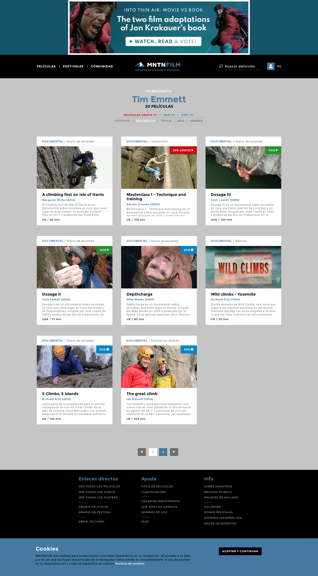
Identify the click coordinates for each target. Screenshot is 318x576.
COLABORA (212, 506)
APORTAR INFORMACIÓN (223, 517)
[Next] (174, 452)
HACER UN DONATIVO (220, 523)
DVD (187, 115)
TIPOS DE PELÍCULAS (157, 486)
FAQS (145, 521)
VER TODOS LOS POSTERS (98, 497)
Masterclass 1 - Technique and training (156, 196)
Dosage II (51, 294)
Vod (272, 150)
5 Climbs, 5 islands (60, 393)
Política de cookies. (130, 563)
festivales (73, 66)
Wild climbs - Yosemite (233, 294)
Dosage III (221, 194)
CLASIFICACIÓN (153, 492)
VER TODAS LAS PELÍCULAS (99, 486)
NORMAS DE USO (154, 512)
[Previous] (142, 452)
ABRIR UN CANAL (92, 521)
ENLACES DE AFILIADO (221, 497)
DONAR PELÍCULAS (218, 512)
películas (46, 66)
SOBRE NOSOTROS (218, 486)
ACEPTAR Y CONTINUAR (240, 551)
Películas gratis (140, 115)
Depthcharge (140, 294)
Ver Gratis (182, 150)
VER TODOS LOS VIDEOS (97, 492)
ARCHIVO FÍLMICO (218, 492)
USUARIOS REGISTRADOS (160, 501)
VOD (169, 115)
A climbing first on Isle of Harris (73, 194)
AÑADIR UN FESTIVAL (95, 512)
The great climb (142, 393)
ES (279, 66)
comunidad (102, 66)
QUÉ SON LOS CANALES (159, 506)
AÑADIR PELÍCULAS (93, 506)
